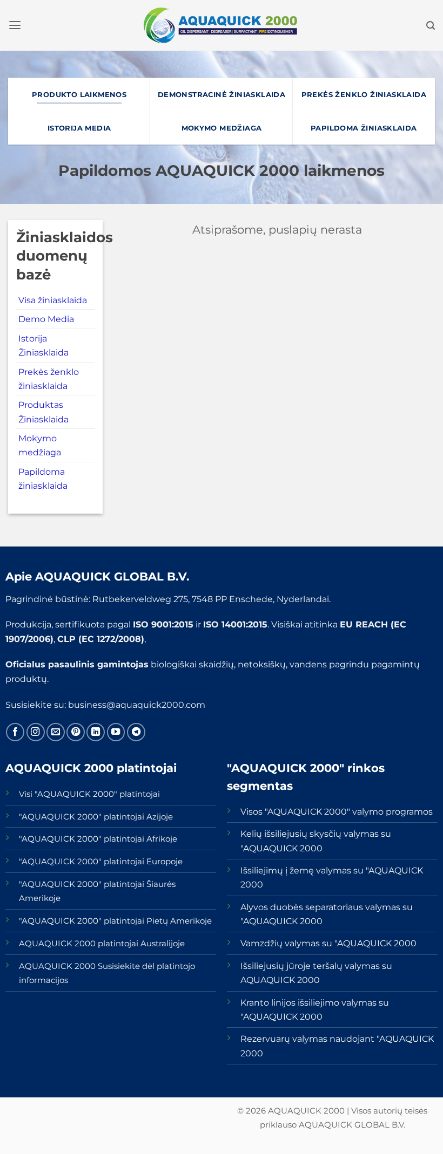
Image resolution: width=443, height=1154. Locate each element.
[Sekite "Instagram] (35, 732)
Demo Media (46, 318)
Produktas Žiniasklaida (43, 411)
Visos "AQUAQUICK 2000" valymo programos (336, 811)
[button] (15, 25)
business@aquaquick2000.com (136, 704)
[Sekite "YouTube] (116, 732)
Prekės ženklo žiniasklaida (48, 378)
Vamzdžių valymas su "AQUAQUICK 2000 (328, 943)
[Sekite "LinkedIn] (95, 732)
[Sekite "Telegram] (136, 732)
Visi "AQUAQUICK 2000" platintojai (89, 794)
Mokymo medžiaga (39, 445)
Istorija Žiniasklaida (43, 345)
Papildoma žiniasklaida (43, 478)
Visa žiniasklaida (52, 300)
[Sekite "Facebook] (15, 732)
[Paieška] (430, 25)
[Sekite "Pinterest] (75, 732)
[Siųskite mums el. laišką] (55, 732)
